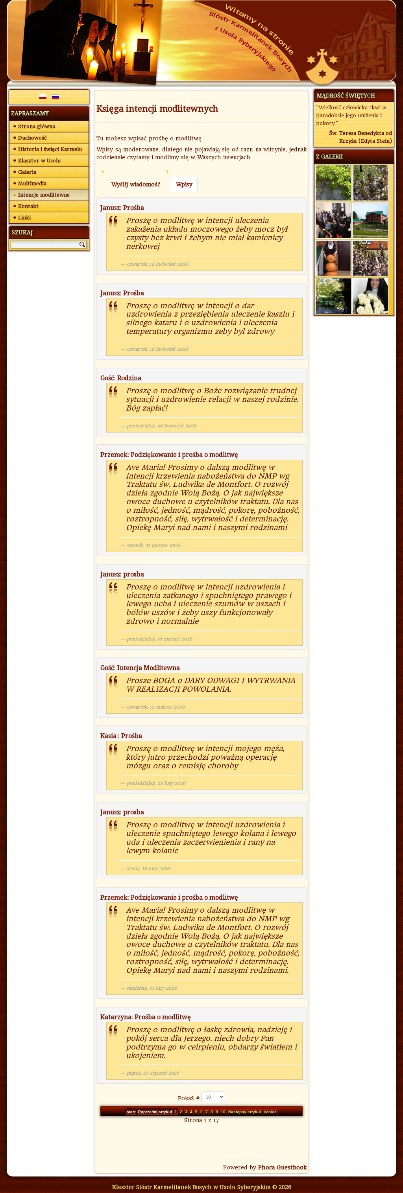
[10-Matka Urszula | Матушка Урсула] (370, 296)
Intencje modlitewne (44, 195)
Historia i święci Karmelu (50, 149)
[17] (333, 296)
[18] (370, 220)
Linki (24, 218)
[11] (333, 182)
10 (223, 1112)
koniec (270, 1112)
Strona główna (36, 126)
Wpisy (184, 184)
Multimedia (32, 183)
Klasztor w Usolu (39, 161)
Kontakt (28, 206)
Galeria (27, 172)
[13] (333, 258)
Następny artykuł (244, 1112)
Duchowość (32, 138)
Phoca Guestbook (282, 1167)
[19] (370, 258)
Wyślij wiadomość (136, 184)
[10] (370, 182)
